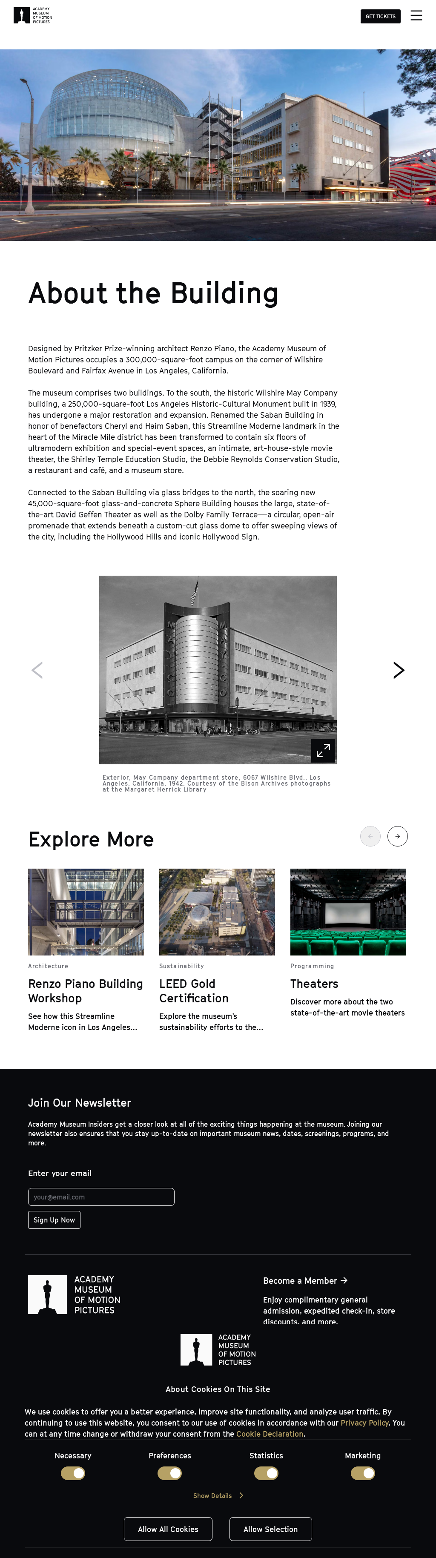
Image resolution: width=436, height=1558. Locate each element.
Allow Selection (271, 1529)
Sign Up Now (54, 1220)
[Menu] (416, 16)
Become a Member (300, 1280)
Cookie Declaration (270, 1433)
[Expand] (323, 751)
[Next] (398, 670)
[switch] (170, 1473)
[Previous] (37, 670)
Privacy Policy (364, 1422)
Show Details (212, 1495)
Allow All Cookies (168, 1529)
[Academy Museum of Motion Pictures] (33, 16)
